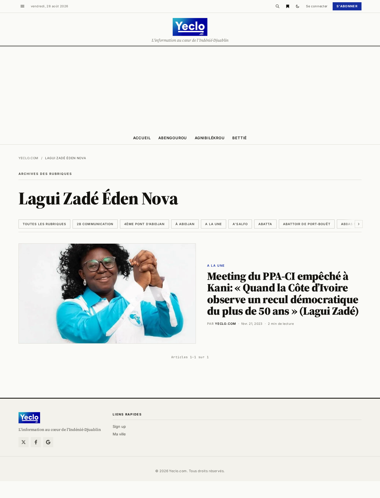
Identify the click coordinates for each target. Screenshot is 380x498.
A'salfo (240, 224)
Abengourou (172, 138)
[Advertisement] (190, 88)
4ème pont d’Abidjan (144, 224)
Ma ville (119, 434)
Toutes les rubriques (44, 224)
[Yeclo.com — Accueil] (29, 417)
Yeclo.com (28, 158)
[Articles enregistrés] (287, 6)
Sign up (119, 426)
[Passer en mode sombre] (298, 6)
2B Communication (95, 224)
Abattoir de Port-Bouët (306, 224)
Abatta (265, 224)
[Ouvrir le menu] (22, 6)
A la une (213, 224)
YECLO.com (225, 324)
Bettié (239, 138)
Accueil (141, 138)
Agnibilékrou (209, 138)
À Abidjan (185, 224)
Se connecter (317, 6)
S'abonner (347, 6)
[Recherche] (277, 6)
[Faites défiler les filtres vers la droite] (359, 224)
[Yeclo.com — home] (190, 27)
